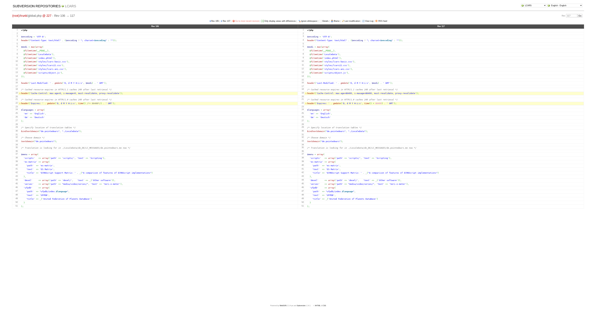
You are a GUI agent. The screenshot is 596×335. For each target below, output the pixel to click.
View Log (369, 21)
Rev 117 (441, 26)
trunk (23, 15)
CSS (324, 305)
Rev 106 (215, 21)
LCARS (70, 6)
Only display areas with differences (280, 21)
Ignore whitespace (309, 21)
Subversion (301, 305)
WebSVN (283, 305)
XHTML (318, 305)
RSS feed (382, 21)
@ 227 (46, 15)
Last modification (352, 21)
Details (325, 21)
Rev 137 (226, 21)
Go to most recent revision (247, 21)
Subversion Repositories (37, 6)
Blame (336, 21)
